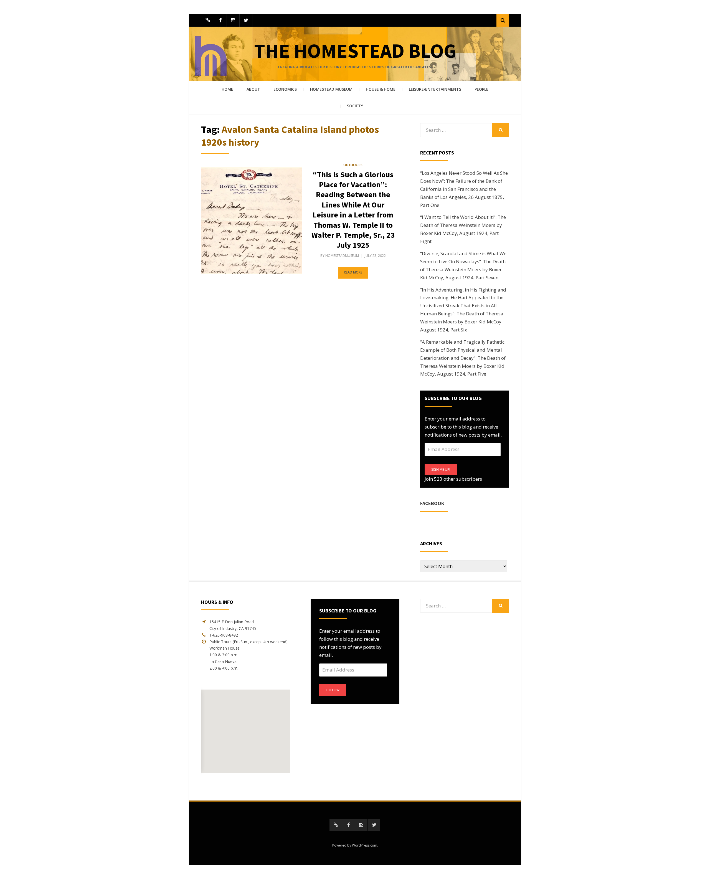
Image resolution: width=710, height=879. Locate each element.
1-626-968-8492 (223, 635)
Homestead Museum (331, 89)
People (481, 89)
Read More (353, 272)
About (253, 89)
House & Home (380, 89)
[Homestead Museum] (207, 20)
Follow (332, 690)
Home (227, 89)
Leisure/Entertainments (435, 89)
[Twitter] (246, 20)
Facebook (432, 503)
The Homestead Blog (355, 50)
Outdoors (352, 165)
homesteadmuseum (342, 255)
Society (355, 105)
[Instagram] (233, 20)
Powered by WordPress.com (354, 845)
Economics (285, 89)
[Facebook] (220, 20)
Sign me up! (440, 469)
